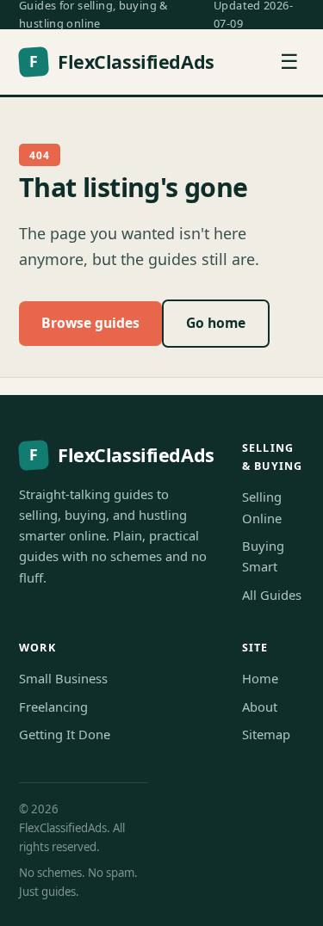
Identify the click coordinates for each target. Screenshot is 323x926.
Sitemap (266, 734)
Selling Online (262, 507)
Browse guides (90, 322)
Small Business (63, 678)
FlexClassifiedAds (121, 61)
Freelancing (53, 706)
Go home (215, 322)
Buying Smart (263, 556)
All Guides (271, 594)
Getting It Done (64, 734)
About (259, 706)
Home (260, 678)
